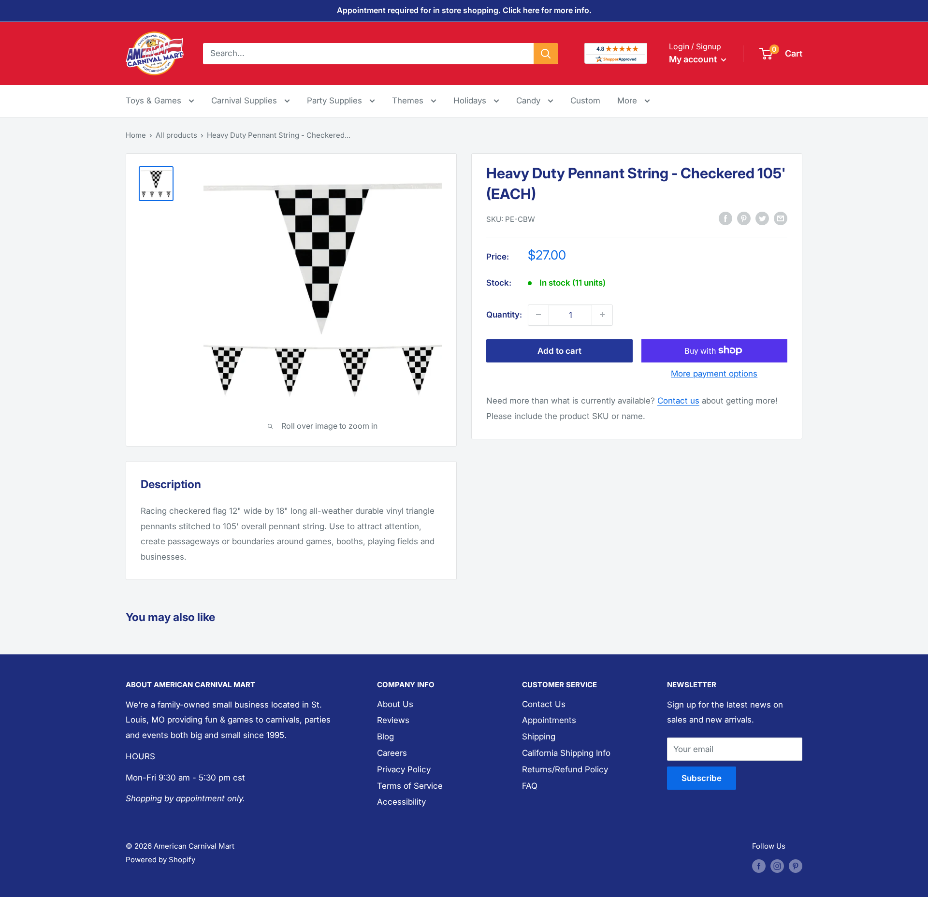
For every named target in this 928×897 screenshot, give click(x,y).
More (633, 100)
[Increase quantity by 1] (602, 314)
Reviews (393, 720)
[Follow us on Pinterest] (795, 866)
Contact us (678, 400)
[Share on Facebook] (725, 218)
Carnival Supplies (245, 100)
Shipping (538, 736)
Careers (392, 753)
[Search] (546, 53)
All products (176, 135)
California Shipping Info (566, 753)
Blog (385, 736)
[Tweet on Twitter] (762, 218)
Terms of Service (410, 786)
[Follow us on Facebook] (759, 866)
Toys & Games (155, 100)
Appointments (549, 720)
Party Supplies (335, 100)
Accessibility (401, 802)
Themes (409, 100)
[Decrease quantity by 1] (538, 314)
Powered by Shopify (160, 859)
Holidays (471, 100)
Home (136, 135)
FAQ (529, 786)
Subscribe (702, 778)
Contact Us (544, 704)
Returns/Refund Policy (565, 769)
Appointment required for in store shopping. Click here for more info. (464, 10)
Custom (585, 100)
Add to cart (559, 350)
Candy (529, 100)
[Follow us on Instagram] (777, 866)
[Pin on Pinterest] (744, 218)
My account (694, 59)
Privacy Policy (404, 769)
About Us (395, 704)
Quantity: (504, 314)
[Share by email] (780, 218)
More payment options (714, 373)
